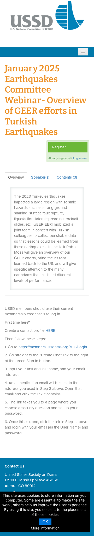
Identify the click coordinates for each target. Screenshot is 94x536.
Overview (16, 177)
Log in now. (80, 158)
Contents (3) (67, 177)
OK (45, 521)
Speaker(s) (40, 177)
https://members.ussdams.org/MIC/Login (53, 347)
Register (59, 147)
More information (45, 528)
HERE (50, 330)
